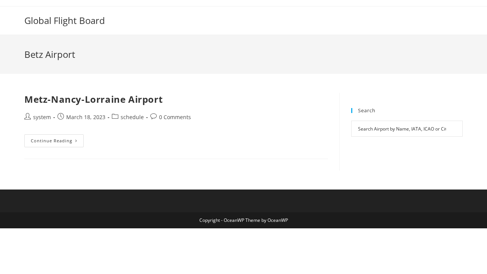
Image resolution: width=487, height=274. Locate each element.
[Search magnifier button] (454, 128)
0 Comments (175, 117)
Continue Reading (57, 142)
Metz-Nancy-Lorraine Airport (93, 99)
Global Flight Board (64, 20)
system (42, 117)
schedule (132, 117)
